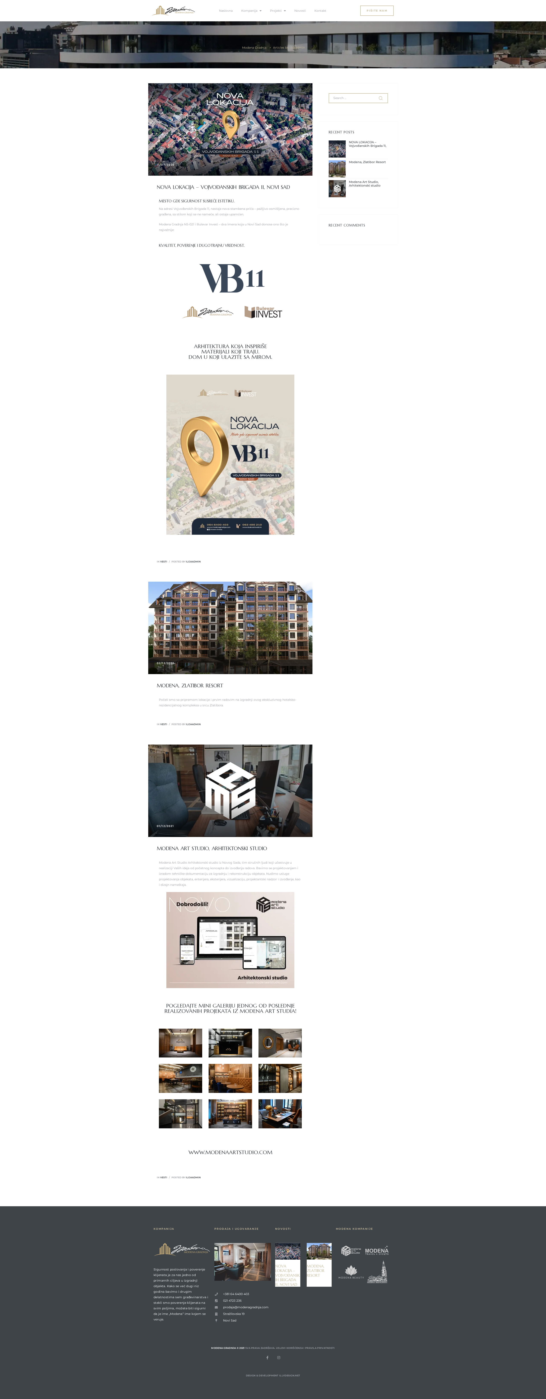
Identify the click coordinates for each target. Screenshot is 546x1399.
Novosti (300, 11)
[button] (377, 11)
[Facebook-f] (267, 1357)
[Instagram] (279, 1357)
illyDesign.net (289, 1375)
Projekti (276, 11)
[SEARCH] (381, 98)
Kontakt (320, 11)
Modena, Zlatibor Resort (190, 685)
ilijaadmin (193, 561)
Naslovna (226, 11)
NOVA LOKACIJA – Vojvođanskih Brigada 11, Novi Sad (223, 187)
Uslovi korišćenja (289, 1347)
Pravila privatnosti (320, 1347)
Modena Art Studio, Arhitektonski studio (212, 848)
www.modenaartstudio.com (230, 1152)
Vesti (163, 561)
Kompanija (249, 11)
